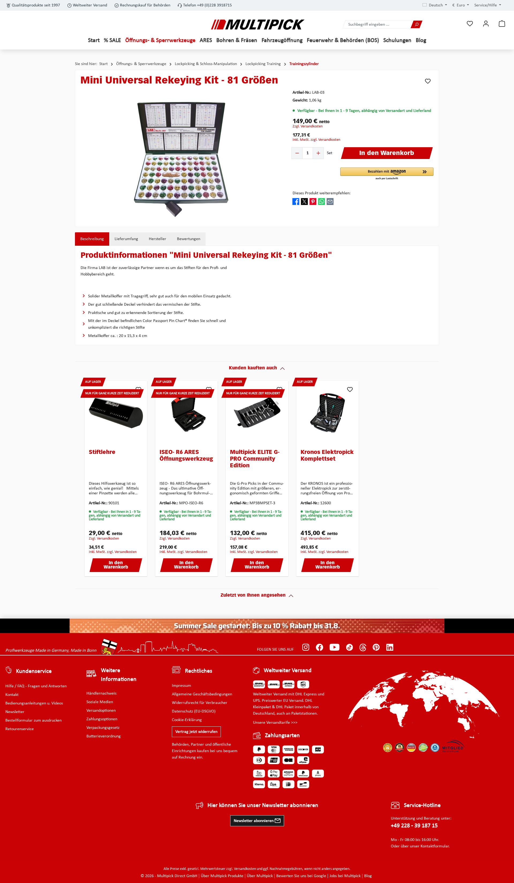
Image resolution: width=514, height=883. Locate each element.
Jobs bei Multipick (345, 876)
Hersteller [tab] (157, 239)
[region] (181, 159)
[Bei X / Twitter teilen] (304, 201)
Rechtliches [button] (198, 671)
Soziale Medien (99, 702)
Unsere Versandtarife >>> (275, 723)
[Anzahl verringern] (297, 153)
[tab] (92, 239)
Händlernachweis (101, 693)
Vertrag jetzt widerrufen (196, 732)
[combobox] (376, 24)
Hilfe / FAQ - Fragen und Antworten (36, 686)
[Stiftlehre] (116, 413)
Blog (368, 876)
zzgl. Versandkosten (308, 126)
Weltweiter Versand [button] (288, 671)
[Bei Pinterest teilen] (313, 201)
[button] (386, 174)
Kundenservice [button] (34, 671)
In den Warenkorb (116, 565)
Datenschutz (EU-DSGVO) (194, 711)
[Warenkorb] (502, 23)
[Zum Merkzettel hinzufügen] (427, 81)
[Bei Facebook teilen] (296, 201)
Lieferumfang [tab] (126, 239)
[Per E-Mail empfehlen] (330, 201)
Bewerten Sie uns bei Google (301, 876)
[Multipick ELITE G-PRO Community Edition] (257, 413)
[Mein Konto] (486, 23)
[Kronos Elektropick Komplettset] (328, 413)
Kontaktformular (435, 846)
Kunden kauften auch (253, 368)
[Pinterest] (376, 647)
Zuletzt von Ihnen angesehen (253, 595)
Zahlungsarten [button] (282, 736)
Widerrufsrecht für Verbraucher (199, 703)
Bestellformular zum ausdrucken (33, 720)
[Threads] (363, 647)
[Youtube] (334, 647)
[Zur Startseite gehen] (258, 24)
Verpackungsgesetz (102, 728)
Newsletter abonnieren (254, 821)
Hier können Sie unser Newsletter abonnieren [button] (262, 805)
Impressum (181, 686)
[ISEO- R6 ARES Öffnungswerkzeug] (187, 413)
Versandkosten (245, 869)
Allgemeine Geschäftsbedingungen (202, 694)
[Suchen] (416, 24)
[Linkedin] (390, 647)
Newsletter (14, 712)
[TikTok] (349, 647)
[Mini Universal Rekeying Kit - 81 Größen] (181, 159)
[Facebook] (319, 647)
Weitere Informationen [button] (119, 675)
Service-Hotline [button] (422, 805)
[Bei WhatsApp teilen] (321, 201)
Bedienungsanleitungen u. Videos (34, 703)
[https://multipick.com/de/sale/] (257, 626)
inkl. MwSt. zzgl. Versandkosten (316, 140)
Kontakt (11, 695)
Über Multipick (260, 876)
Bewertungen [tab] (188, 239)
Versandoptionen (101, 710)
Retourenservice (19, 729)
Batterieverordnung (103, 736)
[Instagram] (305, 647)
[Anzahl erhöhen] (318, 153)
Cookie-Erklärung (187, 720)
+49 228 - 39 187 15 (414, 826)
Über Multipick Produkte (222, 876)
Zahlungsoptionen (101, 719)
